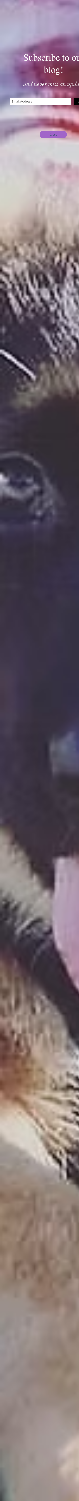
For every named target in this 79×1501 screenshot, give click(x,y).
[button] (53, 134)
